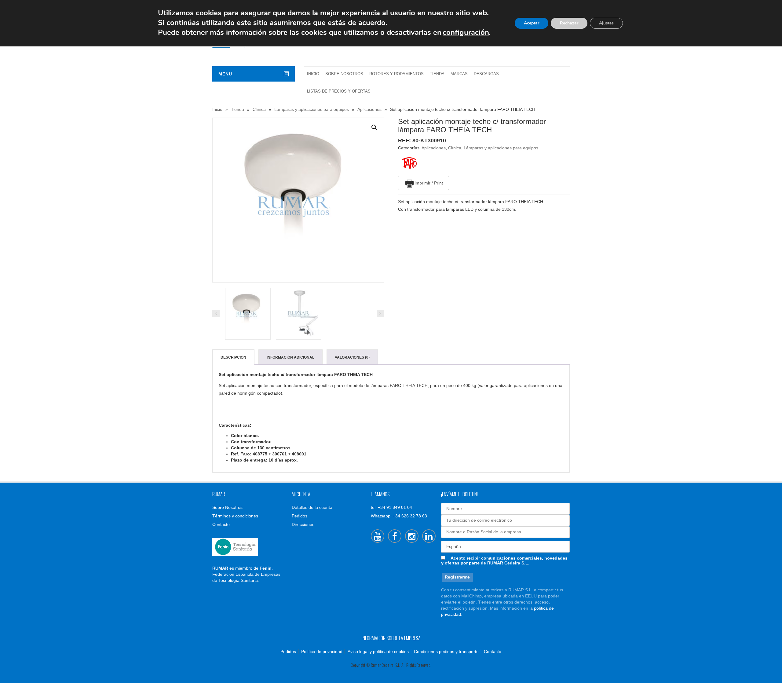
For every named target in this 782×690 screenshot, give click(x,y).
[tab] (233, 357)
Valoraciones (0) (352, 357)
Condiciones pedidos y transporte (446, 651)
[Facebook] (394, 536)
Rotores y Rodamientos (396, 74)
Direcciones (303, 524)
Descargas (486, 74)
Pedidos (299, 515)
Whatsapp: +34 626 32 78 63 (399, 515)
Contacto (221, 524)
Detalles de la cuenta (312, 507)
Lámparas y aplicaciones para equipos (311, 109)
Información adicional (290, 357)
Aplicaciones (369, 109)
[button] (374, 127)
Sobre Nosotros (344, 74)
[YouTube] (377, 536)
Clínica (259, 109)
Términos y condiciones (235, 515)
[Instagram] (411, 536)
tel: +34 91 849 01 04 (391, 507)
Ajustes (606, 23)
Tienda (437, 74)
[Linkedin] (429, 536)
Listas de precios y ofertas (339, 91)
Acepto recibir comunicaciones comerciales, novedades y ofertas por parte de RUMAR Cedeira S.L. (504, 560)
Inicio (313, 74)
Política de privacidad (321, 651)
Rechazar (569, 23)
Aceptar (531, 23)
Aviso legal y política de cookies (378, 651)
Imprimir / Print (429, 183)
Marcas (459, 74)
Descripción (233, 357)
